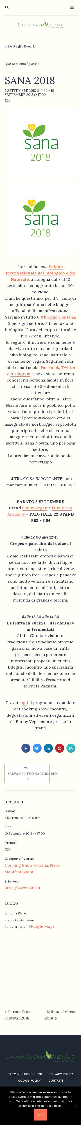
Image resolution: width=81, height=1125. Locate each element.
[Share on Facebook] (25, 751)
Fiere (55, 865)
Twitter (68, 367)
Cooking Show (18, 865)
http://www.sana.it (22, 887)
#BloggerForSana (57, 317)
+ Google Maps (40, 926)
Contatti (56, 1080)
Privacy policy (61, 1074)
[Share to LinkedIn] (48, 751)
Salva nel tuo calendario (27, 774)
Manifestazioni (18, 871)
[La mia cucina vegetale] (40, 24)
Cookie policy (29, 1080)
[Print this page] (70, 751)
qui (25, 702)
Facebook (50, 367)
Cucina (41, 865)
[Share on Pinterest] (59, 751)
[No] (75, 1106)
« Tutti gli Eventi (20, 46)
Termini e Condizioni (25, 1074)
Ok (40, 1115)
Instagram (20, 373)
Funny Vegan (34, 507)
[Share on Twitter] (37, 751)
